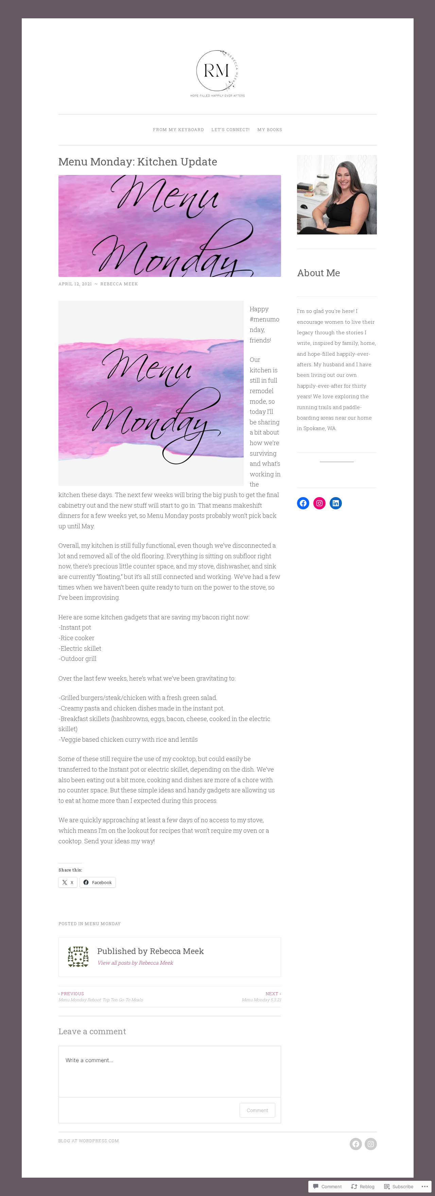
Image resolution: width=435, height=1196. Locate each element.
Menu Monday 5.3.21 (261, 996)
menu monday (103, 923)
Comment (257, 1110)
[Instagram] (319, 503)
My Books (269, 129)
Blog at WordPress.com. (89, 1140)
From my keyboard (178, 129)
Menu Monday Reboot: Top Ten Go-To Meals (100, 996)
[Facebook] (303, 503)
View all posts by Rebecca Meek (135, 962)
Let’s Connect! (230, 129)
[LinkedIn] (336, 503)
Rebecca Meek (119, 283)
